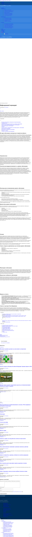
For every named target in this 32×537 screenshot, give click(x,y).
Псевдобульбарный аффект (6, 327)
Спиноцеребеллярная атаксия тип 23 (7, 325)
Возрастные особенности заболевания (8, 129)
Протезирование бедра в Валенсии (8, 533)
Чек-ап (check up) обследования (7, 526)
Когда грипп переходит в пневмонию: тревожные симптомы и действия (14, 446)
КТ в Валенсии (5, 503)
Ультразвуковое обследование (7, 525)
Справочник (2, 347)
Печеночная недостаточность (6, 326)
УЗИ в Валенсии (5, 505)
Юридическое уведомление (7, 513)
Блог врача (1, 364)
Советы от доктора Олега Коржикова (8, 131)
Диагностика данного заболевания (7, 125)
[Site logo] (3, 6)
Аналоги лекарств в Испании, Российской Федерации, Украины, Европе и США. (14, 316)
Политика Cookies (5, 514)
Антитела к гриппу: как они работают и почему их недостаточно (13, 438)
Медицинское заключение (7, 21)
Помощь (4, 512)
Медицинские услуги (7, 20)
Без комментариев (8, 314)
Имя (1, 488)
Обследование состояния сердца (8, 11)
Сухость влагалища (4, 422)
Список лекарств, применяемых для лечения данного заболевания (13, 127)
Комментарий (2, 487)
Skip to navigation (2, 0)
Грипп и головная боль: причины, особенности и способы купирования (14, 454)
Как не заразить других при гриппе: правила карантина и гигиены (13, 463)
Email (1, 490)
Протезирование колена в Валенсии (8, 24)
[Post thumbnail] (14, 315)
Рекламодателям (5, 516)
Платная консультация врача (7, 529)
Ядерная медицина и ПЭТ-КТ (7, 15)
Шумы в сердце (3, 430)
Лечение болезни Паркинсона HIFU (8, 26)
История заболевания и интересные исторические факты (11, 122)
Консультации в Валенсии (7, 509)
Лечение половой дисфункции (8, 25)
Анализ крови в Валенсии (7, 504)
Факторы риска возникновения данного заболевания (10, 124)
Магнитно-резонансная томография (8, 522)
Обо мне (4, 511)
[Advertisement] (15, 148)
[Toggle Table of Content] (0, 120)
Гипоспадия (2, 414)
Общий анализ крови (7, 12)
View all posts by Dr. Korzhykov (5, 342)
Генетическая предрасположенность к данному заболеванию (12, 123)
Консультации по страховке (7, 528)
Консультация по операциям (7, 530)
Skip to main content (7, 0)
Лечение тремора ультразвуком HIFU (8, 536)
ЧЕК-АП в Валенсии (6, 506)
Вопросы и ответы (5, 130)
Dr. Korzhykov (6, 107)
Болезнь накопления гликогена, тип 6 (7, 329)
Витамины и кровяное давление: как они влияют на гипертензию (13, 348)
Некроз (3, 331)
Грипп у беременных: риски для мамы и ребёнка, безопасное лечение (13, 471)
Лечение (3, 126)
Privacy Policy (14, 491)
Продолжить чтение (3, 354)
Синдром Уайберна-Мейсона (6, 328)
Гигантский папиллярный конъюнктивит (8, 330)
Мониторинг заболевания (6, 128)
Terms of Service (19, 491)
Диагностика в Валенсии (6, 508)
